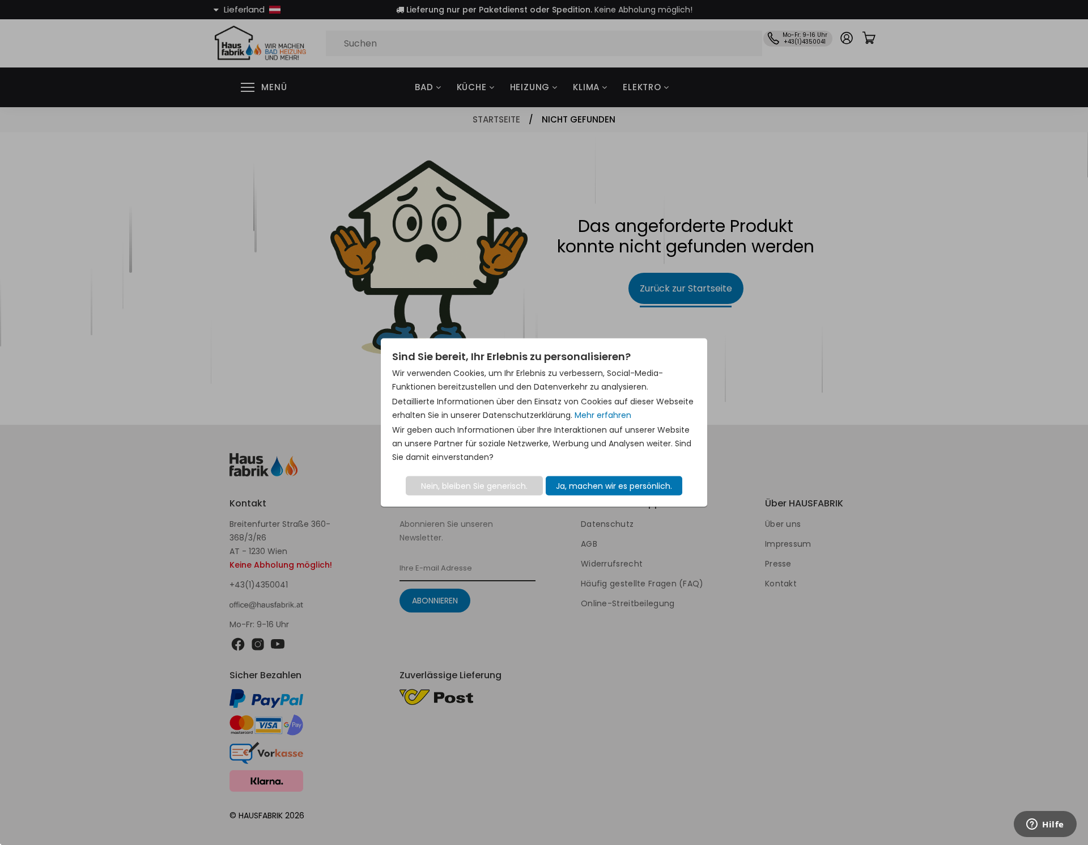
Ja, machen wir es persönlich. (614, 486)
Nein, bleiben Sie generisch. (474, 486)
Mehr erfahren (603, 415)
